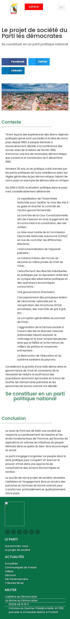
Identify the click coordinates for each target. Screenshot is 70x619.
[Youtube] (25, 531)
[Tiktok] (37, 531)
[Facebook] (19, 531)
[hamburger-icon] (61, 7)
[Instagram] (7, 531)
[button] (14, 61)
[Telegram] (31, 531)
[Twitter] (13, 531)
